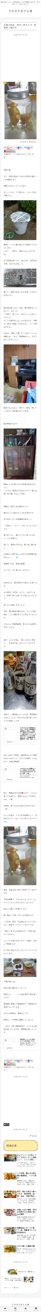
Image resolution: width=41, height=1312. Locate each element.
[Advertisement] (20, 57)
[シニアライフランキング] (10, 151)
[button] (36, 685)
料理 (7, 1124)
